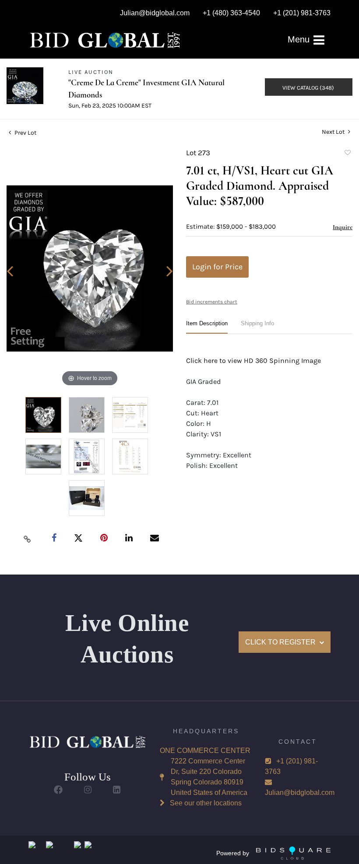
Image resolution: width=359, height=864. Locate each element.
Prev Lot (24, 132)
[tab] (207, 327)
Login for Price (217, 267)
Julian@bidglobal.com (299, 792)
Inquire (342, 227)
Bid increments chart (211, 302)
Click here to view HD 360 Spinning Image (253, 360)
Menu (300, 39)
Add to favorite (347, 154)
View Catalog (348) (308, 87)
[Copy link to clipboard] (27, 538)
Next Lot (334, 132)
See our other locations (206, 803)
